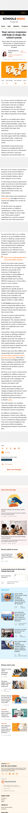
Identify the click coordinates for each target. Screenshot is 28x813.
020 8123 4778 (7, 788)
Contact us (4, 798)
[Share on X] (10, 448)
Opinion (16, 26)
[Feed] (2, 773)
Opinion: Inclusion (6, 459)
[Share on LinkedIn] (14, 448)
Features (25, 26)
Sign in (23, 12)
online (10, 400)
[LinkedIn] (13, 773)
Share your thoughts (14, 469)
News (3, 26)
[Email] (17, 773)
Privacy (3, 799)
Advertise (3, 809)
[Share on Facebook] (6, 448)
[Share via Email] (18, 448)
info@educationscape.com (9, 790)
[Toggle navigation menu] (2, 12)
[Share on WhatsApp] (2, 448)
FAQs (2, 801)
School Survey (5, 198)
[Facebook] (6, 773)
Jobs (9, 26)
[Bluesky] (9, 773)
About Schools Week (6, 807)
